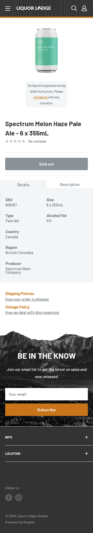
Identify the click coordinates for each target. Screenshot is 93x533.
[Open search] (74, 8)
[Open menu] (7, 8)
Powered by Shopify (19, 522)
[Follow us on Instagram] (18, 497)
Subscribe (46, 409)
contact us (41, 97)
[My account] (84, 8)
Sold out (46, 163)
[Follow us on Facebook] (8, 497)
